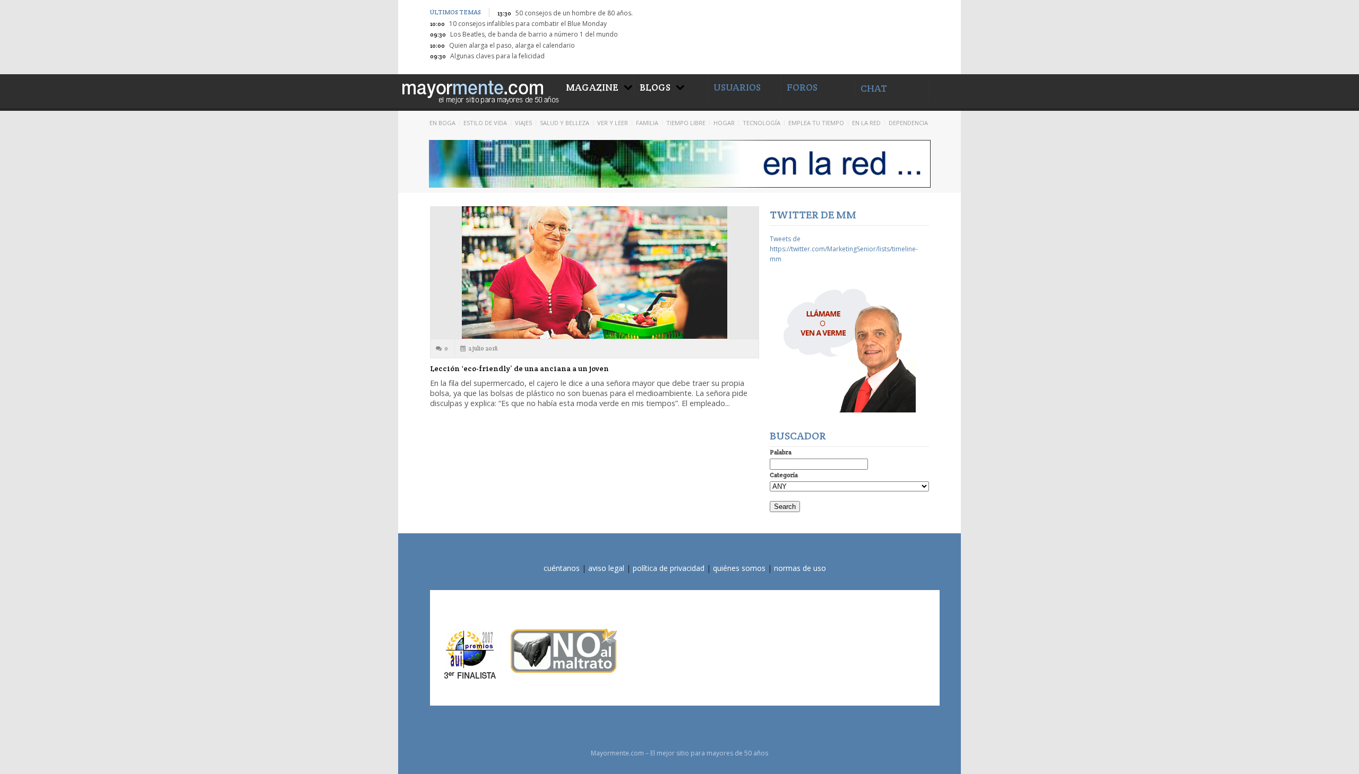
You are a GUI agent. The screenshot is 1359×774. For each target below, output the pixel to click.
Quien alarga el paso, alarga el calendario (512, 45)
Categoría (784, 475)
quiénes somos (739, 568)
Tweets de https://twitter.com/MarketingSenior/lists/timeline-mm (844, 248)
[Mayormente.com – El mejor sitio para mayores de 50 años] (479, 90)
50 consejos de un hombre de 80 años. (574, 12)
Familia (647, 123)
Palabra (781, 452)
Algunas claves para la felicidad (497, 55)
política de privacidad (668, 568)
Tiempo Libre (686, 123)
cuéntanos (562, 568)
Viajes (523, 123)
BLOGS (655, 87)
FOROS (802, 87)
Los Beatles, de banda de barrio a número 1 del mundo (534, 34)
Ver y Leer (612, 123)
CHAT (874, 88)
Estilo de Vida (485, 123)
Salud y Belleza (564, 123)
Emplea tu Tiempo (816, 123)
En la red (866, 123)
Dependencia (908, 123)
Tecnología (761, 123)
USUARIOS (737, 87)
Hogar (724, 123)
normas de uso (800, 568)
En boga (442, 123)
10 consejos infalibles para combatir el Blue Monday (528, 23)
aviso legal (606, 568)
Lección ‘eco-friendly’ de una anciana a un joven (519, 368)
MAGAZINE (592, 87)
